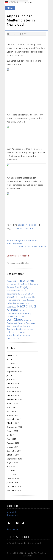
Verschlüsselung (15, 335)
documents (12, 294)
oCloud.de (12, 512)
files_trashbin (29, 297)
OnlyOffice (12, 316)
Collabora (26, 287)
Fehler (20, 297)
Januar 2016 (12, 482)
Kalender (11, 302)
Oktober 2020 (13, 383)
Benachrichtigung (30, 284)
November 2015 (14, 490)
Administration (23, 280)
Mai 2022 (11, 363)
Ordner (21, 316)
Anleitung (11, 284)
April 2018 (11, 407)
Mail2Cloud (11, 307)
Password (21, 323)
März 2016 (11, 474)
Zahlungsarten (13, 338)
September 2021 (14, 371)
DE (14, 228)
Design (21, 225)
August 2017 (12, 431)
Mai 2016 (11, 470)
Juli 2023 (11, 359)
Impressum (12, 529)
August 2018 (12, 403)
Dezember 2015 (14, 486)
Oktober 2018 (13, 395)
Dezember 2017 (14, 419)
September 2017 (14, 427)
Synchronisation (15, 329)
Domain (21, 294)
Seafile (10, 326)
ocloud (27, 34)
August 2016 (12, 463)
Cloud (18, 287)
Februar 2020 (13, 387)
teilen (9, 332)
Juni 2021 (11, 379)
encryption (12, 297)
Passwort (30, 323)
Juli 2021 (11, 375)
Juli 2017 (11, 435)
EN (31, 293)
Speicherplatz (25, 326)
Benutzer (11, 287)
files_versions (13, 300)
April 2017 (11, 439)
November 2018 (14, 391)
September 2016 (14, 459)
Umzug (15, 332)
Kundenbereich (23, 303)
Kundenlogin (13, 515)
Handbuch (31, 300)
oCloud (12, 310)
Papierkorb (12, 323)
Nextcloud (31, 225)
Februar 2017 (13, 443)
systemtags (28, 329)
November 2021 (14, 367)
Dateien (19, 291)
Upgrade (22, 332)
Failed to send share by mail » (32, 246)
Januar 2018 (12, 415)
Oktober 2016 (13, 455)
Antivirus (19, 284)
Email (20, 228)
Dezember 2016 (14, 451)
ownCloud (15, 319)
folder (23, 300)
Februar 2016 (13, 478)
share (15, 326)
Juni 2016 (11, 466)
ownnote (27, 320)
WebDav (26, 335)
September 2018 (14, 399)
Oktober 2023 (13, 355)
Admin (10, 281)
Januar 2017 (12, 447)
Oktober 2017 (13, 423)
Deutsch (13, 2)
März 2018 (11, 411)
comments (11, 291)
